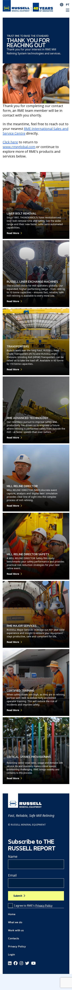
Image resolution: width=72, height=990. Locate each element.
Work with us (16, 930)
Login (11, 954)
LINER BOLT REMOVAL (22, 213)
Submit (17, 896)
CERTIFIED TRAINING (20, 690)
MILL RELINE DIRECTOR (22, 486)
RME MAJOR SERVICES (22, 625)
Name (12, 856)
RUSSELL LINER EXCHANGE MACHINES (32, 281)
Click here (10, 142)
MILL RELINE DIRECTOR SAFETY (28, 554)
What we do (15, 922)
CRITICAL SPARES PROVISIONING (29, 757)
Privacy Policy (43, 905)
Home (11, 914)
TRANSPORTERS (18, 346)
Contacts (13, 938)
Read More (13, 233)
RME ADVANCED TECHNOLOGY (27, 418)
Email (12, 875)
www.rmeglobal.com (19, 147)
